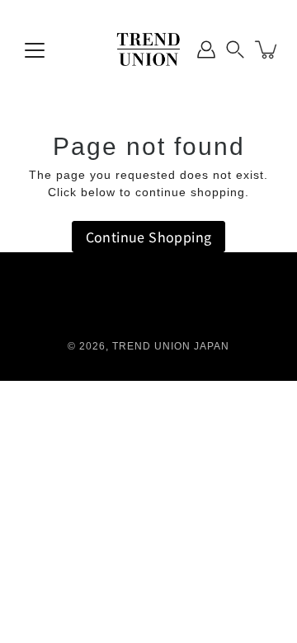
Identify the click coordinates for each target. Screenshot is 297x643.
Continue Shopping (149, 236)
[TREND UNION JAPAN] (149, 49)
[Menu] (34, 50)
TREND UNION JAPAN (170, 346)
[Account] (206, 49)
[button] (235, 49)
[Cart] (267, 49)
